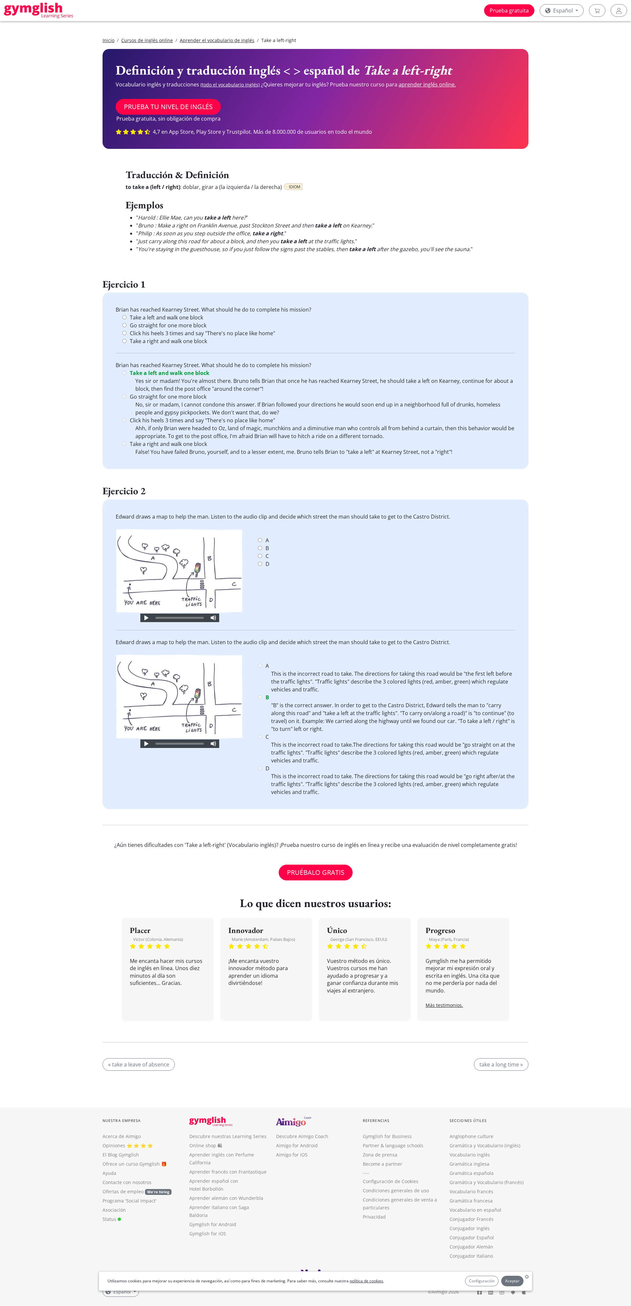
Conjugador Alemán (471, 1247)
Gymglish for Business (387, 1136)
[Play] (146, 618)
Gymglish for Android (212, 1224)
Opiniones (114, 1145)
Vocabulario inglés (470, 1155)
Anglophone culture (471, 1136)
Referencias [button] (376, 1120)
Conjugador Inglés (470, 1228)
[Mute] (213, 618)
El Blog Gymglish (121, 1155)
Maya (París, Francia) (449, 939)
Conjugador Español (472, 1237)
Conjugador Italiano (471, 1256)
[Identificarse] (619, 10)
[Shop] (597, 10)
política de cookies (366, 1281)
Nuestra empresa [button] (122, 1120)
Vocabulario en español (475, 1210)
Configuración (482, 1281)
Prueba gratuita (509, 10)
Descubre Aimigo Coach (302, 1136)
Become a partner (382, 1164)
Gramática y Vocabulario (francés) (487, 1182)
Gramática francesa (471, 1201)
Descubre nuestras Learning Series (228, 1136)
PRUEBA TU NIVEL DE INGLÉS (168, 106)
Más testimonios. (444, 1005)
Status (110, 1219)
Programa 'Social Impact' (129, 1201)
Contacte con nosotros (127, 1182)
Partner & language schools (393, 1145)
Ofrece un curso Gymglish (131, 1164)
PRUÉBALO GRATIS (315, 872)
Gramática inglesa (469, 1164)
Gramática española (472, 1173)
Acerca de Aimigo (122, 1136)
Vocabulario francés (471, 1191)
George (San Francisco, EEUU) (358, 939)
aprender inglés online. (427, 84)
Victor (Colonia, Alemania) (158, 939)
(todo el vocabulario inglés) (230, 85)
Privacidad (374, 1217)
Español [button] (563, 10)
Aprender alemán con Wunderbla (226, 1198)
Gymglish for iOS (207, 1233)
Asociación (114, 1210)
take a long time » (501, 1064)
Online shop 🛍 (205, 1145)
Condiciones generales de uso (396, 1190)
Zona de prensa (380, 1155)
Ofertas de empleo (136, 1191)
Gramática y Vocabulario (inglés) (485, 1145)
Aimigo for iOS (292, 1155)
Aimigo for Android (297, 1145)
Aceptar (512, 1281)
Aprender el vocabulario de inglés (217, 40)
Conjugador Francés (472, 1219)
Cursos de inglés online (147, 40)
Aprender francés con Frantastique (228, 1172)
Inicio (108, 40)
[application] (179, 618)
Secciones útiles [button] (468, 1120)
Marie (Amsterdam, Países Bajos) (263, 939)
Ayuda (109, 1173)
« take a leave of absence (138, 1064)
